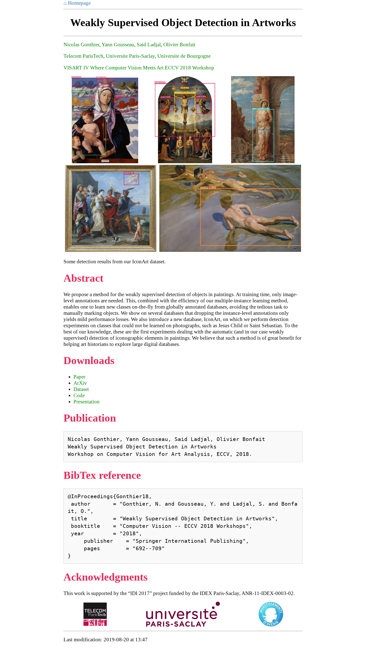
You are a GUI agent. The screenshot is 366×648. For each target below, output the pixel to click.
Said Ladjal (149, 45)
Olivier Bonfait (179, 45)
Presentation (86, 402)
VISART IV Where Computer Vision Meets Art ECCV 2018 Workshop (138, 68)
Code (79, 395)
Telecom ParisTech (83, 56)
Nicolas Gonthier (81, 45)
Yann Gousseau (118, 45)
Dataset (81, 389)
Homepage (77, 3)
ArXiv (80, 383)
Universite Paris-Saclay (130, 56)
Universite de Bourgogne (184, 56)
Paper (79, 377)
